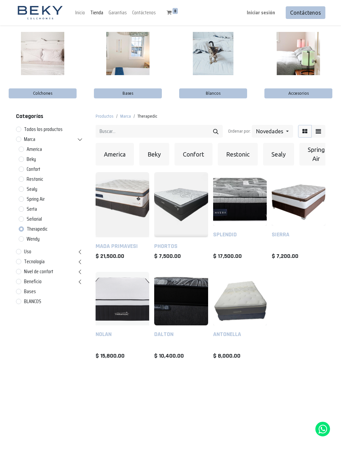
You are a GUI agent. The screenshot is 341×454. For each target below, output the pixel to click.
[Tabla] (305, 131)
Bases (128, 93)
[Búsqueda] (216, 131)
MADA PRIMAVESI (117, 246)
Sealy (32, 189)
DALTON (163, 334)
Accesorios (298, 93)
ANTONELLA (227, 334)
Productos (105, 116)
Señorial (34, 219)
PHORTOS (165, 246)
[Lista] (318, 131)
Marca (29, 139)
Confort (33, 169)
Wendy (33, 239)
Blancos (213, 93)
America (34, 149)
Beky (31, 159)
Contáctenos (305, 13)
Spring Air (36, 199)
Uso (27, 252)
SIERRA (280, 234)
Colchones (42, 93)
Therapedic (37, 229)
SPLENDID (225, 234)
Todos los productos (43, 129)
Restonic (35, 179)
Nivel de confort (38, 272)
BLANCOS (32, 301)
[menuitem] (80, 12)
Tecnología (34, 262)
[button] (272, 131)
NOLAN (104, 334)
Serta (32, 209)
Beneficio (33, 281)
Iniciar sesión (261, 12)
